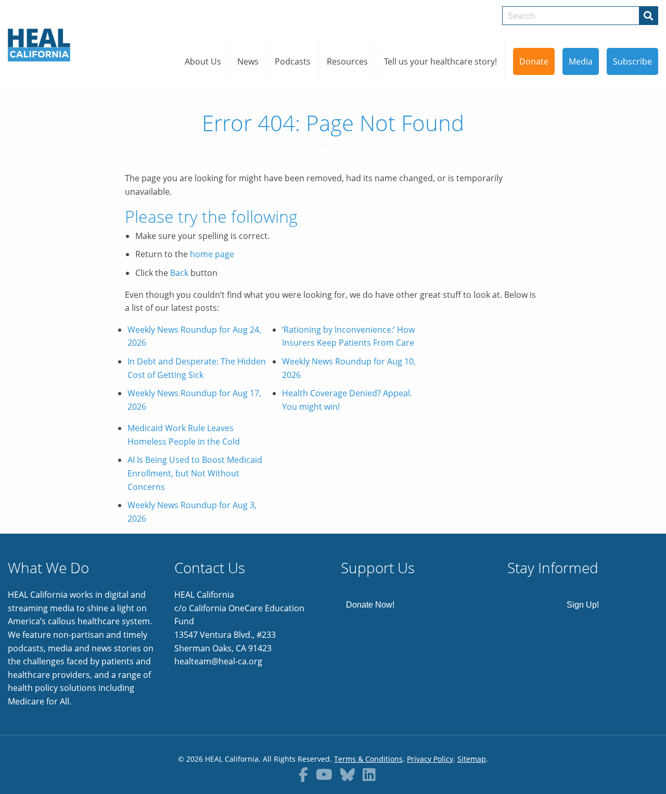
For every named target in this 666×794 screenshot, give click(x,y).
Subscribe (632, 61)
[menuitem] (203, 61)
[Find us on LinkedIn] (369, 774)
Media (581, 61)
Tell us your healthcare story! (440, 61)
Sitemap (471, 759)
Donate (533, 61)
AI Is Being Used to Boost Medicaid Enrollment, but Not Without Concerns (194, 473)
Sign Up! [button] (583, 604)
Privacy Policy (430, 759)
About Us (203, 61)
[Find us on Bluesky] (347, 774)
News (248, 61)
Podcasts (293, 61)
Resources (347, 61)
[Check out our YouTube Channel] (324, 774)
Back (179, 273)
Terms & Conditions (368, 759)
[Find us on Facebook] (303, 774)
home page (212, 254)
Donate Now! (370, 604)
